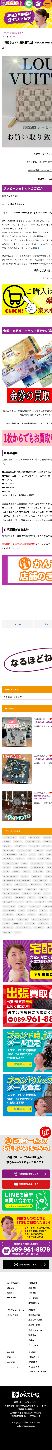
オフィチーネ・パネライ (11, 893)
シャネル (43, 910)
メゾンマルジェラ (9, 910)
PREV (19, 624)
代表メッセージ (14, 1357)
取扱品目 (10, 1288)
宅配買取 (32, 1288)
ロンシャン (7, 898)
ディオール (43, 915)
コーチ (21, 910)
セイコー (31, 915)
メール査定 (33, 1298)
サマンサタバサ (8, 850)
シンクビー (26, 893)
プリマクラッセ (34, 906)
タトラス (6, 867)
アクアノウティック (9, 837)
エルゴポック (19, 898)
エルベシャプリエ (37, 863)
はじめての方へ (13, 1283)
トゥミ (6, 889)
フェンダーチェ (30, 889)
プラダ (6, 923)
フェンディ (20, 915)
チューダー (7, 846)
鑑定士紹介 (33, 1345)
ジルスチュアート (21, 885)
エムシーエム (17, 889)
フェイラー (7, 885)
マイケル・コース (9, 906)
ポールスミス (8, 928)
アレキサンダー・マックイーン (13, 902)
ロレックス (32, 910)
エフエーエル (36, 876)
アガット (26, 872)
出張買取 (32, 1293)
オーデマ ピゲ (8, 915)
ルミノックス (38, 872)
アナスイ (22, 906)
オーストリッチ (34, 837)
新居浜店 (32, 1335)
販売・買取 (11, 1297)
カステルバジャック (9, 855)
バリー (22, 837)
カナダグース (40, 902)
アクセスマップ (13, 1367)
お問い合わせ (33, 1357)
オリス (37, 893)
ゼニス (23, 855)
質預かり (10, 1292)
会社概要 (11, 1362)
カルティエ (7, 932)
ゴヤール (31, 859)
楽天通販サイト (34, 1303)
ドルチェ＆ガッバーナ (23, 928)
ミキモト (31, 898)
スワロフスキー (20, 846)
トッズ (6, 872)
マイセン (15, 872)
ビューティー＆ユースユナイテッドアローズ (16, 880)
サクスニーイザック (40, 880)
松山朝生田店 (34, 1325)
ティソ (29, 902)
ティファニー (30, 923)
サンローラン (8, 859)
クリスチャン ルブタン (10, 863)
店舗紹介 (32, 1310)
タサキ (24, 863)
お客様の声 (32, 1362)
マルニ (32, 855)
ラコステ (6, 842)
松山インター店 (35, 1330)
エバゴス (47, 893)
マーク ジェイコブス (24, 850)
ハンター (24, 876)
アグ (41, 855)
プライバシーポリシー (37, 1371)
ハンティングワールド (32, 842)
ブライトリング (22, 919)
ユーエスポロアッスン (10, 876)
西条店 (31, 1340)
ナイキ (18, 932)
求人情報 (32, 1352)
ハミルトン (18, 842)
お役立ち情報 (13, 1315)
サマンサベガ (34, 846)
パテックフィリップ (20, 867)
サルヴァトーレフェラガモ (40, 919)
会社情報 (10, 1352)
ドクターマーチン (44, 859)
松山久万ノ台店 (35, 1320)
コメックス (44, 889)
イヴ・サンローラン (37, 867)
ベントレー (43, 898)
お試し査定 (32, 1283)
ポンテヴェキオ (8, 919)
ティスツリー (39, 928)
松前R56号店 (34, 1314)
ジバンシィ (20, 859)
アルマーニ (38, 850)
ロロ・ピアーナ (35, 885)
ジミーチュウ (17, 923)
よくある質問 (33, 1366)
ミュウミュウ (43, 923)
